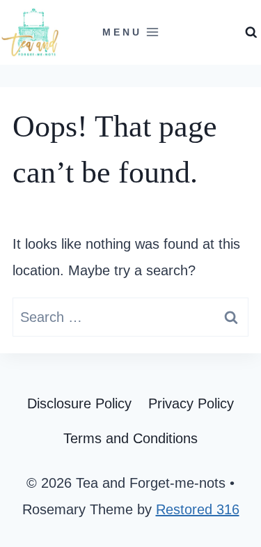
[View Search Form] (251, 33)
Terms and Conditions (130, 438)
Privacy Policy (191, 403)
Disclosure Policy (79, 403)
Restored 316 (197, 509)
